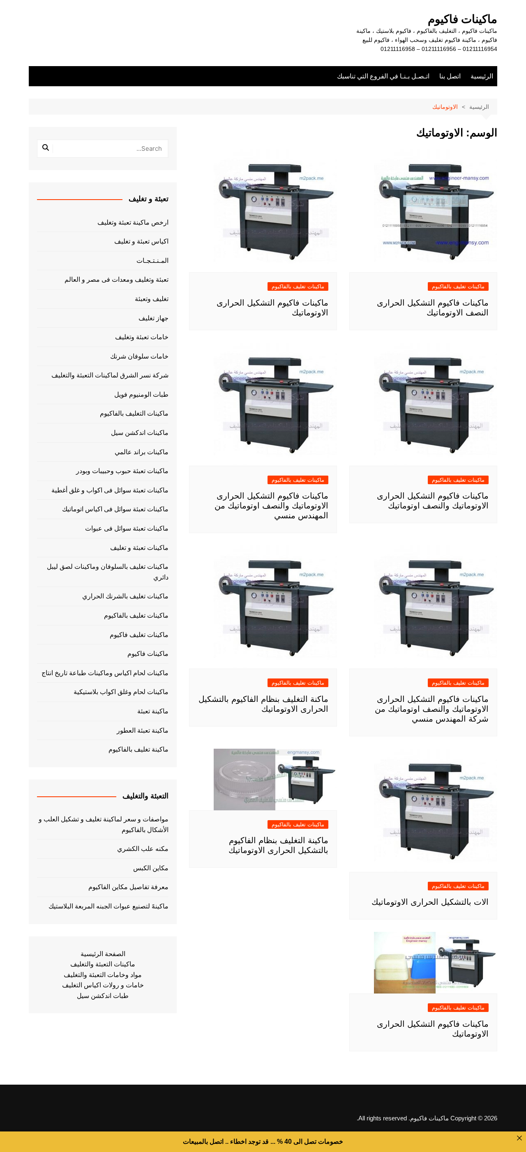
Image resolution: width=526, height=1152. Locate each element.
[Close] (519, 1138)
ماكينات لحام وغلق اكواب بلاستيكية (121, 691)
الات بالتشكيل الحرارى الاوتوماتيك (430, 901)
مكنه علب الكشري (142, 848)
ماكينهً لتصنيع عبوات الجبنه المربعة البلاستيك (108, 906)
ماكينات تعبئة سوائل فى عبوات (126, 528)
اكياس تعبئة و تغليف (141, 241)
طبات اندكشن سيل (103, 995)
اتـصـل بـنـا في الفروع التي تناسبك (383, 76)
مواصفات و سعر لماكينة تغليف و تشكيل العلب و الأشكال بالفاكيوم (103, 824)
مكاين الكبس (150, 868)
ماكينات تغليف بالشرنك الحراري (125, 596)
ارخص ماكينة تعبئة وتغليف (132, 222)
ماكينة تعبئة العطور (142, 730)
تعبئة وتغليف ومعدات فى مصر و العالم (116, 279)
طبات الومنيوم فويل (141, 394)
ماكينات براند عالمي (141, 451)
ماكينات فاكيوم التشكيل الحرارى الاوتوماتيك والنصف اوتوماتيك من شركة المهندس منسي (432, 708)
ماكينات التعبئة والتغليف (102, 964)
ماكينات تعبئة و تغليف (139, 547)
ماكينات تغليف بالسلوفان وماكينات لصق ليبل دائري (107, 572)
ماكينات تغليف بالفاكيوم (458, 286)
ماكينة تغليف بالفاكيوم (138, 749)
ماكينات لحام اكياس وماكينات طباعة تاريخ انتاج (105, 672)
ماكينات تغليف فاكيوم (139, 634)
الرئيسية (482, 76)
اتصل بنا (450, 76)
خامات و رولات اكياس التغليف (103, 985)
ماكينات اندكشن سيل (139, 432)
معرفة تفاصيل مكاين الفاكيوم (128, 886)
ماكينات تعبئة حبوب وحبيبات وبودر (122, 470)
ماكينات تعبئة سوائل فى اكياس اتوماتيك (115, 509)
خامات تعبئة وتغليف (141, 336)
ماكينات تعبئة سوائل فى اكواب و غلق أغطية (109, 490)
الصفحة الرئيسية (103, 953)
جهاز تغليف (153, 318)
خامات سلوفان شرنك (139, 356)
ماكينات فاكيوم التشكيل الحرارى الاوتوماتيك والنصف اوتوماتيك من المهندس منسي (271, 505)
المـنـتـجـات (152, 260)
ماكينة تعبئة (152, 711)
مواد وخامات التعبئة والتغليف (103, 974)
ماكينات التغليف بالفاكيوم (134, 413)
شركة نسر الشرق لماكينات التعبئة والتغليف (109, 375)
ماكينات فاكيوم (462, 19)
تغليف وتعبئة (151, 298)
